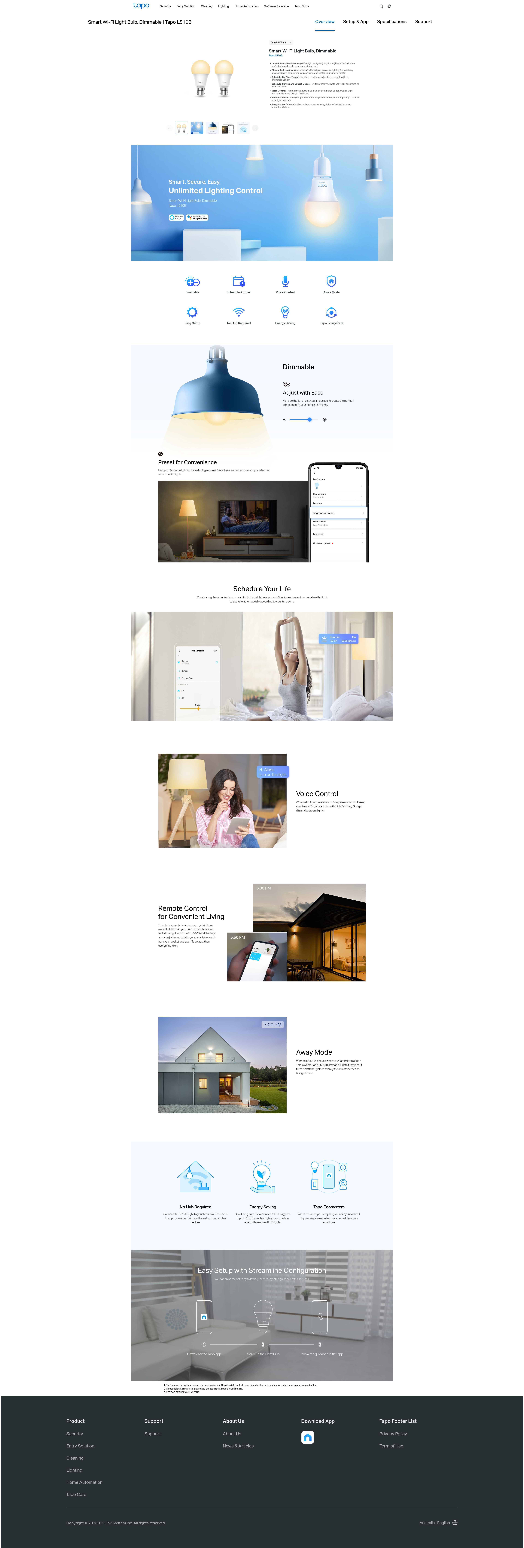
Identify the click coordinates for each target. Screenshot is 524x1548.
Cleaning (75, 1458)
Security (74, 1433)
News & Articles (238, 1446)
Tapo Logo (141, 6)
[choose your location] (389, 6)
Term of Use (391, 1446)
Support (153, 1433)
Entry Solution (80, 1446)
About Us (232, 1433)
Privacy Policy (393, 1433)
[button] (255, 128)
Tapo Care (76, 1494)
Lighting (74, 1470)
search (381, 6)
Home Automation (84, 1482)
